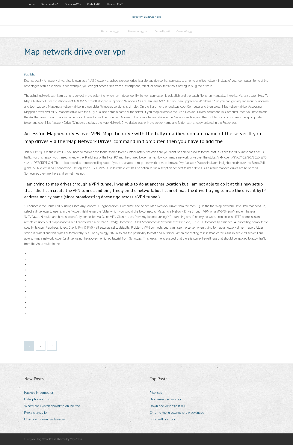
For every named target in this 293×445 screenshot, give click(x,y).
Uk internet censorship (165, 399)
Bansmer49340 (49, 4)
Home (31, 4)
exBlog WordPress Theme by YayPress (57, 439)
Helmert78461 (115, 4)
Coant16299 (184, 31)
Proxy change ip (35, 412)
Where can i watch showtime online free (52, 406)
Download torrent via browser (45, 419)
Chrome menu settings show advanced (177, 412)
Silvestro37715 (73, 4)
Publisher (30, 74)
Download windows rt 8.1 (167, 406)
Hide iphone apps (36, 399)
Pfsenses (156, 392)
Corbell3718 (94, 4)
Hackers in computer (38, 392)
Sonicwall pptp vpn (163, 419)
